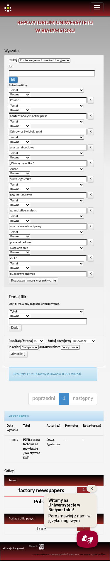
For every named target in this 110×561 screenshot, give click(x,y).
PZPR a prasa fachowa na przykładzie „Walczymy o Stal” (31, 449)
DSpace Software (41, 554)
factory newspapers (41, 491)
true (41, 529)
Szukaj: (13, 60)
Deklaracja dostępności (13, 548)
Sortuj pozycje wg (59, 341)
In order (14, 347)
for (11, 66)
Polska (41, 502)
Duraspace (85, 554)
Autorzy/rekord (49, 347)
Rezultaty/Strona (20, 341)
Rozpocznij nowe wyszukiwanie (33, 280)
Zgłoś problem (99, 554)
